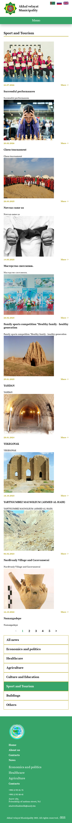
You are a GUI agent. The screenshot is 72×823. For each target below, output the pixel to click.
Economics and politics (23, 649)
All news (12, 640)
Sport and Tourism (20, 686)
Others (11, 705)
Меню (36, 20)
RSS (62, 818)
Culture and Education (22, 677)
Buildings (13, 696)
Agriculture (14, 668)
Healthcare (14, 658)
